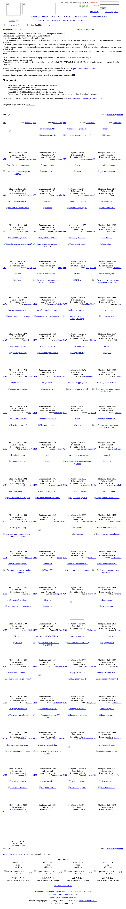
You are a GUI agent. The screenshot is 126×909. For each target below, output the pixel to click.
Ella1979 (117, 340)
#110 (35, 376)
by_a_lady (28, 485)
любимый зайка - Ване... (18, 600)
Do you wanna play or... (17, 564)
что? (47, 455)
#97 (4, 268)
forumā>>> (30, 105)
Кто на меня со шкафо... (18, 201)
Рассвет (47, 201)
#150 (35, 739)
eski (90, 340)
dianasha (118, 630)
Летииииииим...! (107, 201)
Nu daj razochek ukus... (107, 745)
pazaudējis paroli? (111, 12)
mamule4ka (57, 123)
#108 (94, 340)
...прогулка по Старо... (106, 491)
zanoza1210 (27, 449)
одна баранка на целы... (47, 709)
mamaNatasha (56, 304)
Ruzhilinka (117, 268)
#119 (65, 449)
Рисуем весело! (106, 310)
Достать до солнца (18, 346)
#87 (64, 159)
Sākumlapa (35, 16)
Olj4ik (89, 630)
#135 (65, 594)
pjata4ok (58, 485)
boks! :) (107, 455)
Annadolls (117, 485)
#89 (4, 195)
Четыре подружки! (77, 781)
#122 (35, 485)
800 (121, 115)
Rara (60, 340)
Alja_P (29, 268)
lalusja (119, 376)
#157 (5, 811)
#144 (94, 666)
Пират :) (17, 636)
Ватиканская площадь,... (47, 274)
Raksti (52, 16)
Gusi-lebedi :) (107, 237)
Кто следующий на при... (17, 745)
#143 (65, 666)
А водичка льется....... (18, 382)
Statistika (69, 891)
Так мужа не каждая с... (47, 237)
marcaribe (28, 123)
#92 (93, 195)
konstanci (117, 594)
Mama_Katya (57, 739)
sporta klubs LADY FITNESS (85, 68)
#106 (35, 340)
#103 (65, 304)
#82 (34, 123)
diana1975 (28, 739)
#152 (94, 739)
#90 (34, 195)
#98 (34, 268)
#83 (64, 123)
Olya (90, 413)
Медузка (106, 129)
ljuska (89, 231)
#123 (65, 485)
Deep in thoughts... (17, 455)
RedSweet (117, 123)
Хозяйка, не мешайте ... (47, 491)
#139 (65, 630)
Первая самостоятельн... (107, 419)
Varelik (118, 666)
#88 (93, 159)
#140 (94, 630)
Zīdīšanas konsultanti (82, 16)
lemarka (59, 195)
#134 (35, 594)
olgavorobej (57, 702)
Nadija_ (89, 268)
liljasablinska (87, 376)
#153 (5, 775)
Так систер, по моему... (17, 527)
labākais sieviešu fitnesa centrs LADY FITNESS (86, 98)
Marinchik (58, 413)
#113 (5, 413)
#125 (5, 521)
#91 (64, 195)
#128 (94, 521)
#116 (94, 413)
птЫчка (18, 274)
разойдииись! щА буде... (47, 310)
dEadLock (58, 231)
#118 (35, 449)
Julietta (89, 123)
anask (89, 159)
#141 (5, 666)
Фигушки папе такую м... (77, 455)
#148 (94, 702)
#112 (94, 376)
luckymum (117, 231)
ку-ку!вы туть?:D (47, 129)
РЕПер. (77, 274)
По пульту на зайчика (18, 709)
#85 (4, 159)
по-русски (12, 21)
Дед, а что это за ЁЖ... (47, 745)
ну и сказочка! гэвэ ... (18, 491)
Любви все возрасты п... (77, 129)
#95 (64, 231)
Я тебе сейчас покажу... (107, 564)
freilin (119, 775)
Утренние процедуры (77, 201)
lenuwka (88, 775)
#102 (35, 304)
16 (110, 115)
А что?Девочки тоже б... (107, 382)
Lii (61, 521)
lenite (30, 340)
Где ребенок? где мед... (17, 237)
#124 (94, 485)
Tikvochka (117, 739)
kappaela (118, 521)
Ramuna (29, 702)
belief (60, 268)
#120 (94, 449)
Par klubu (40, 20)
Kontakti (87, 891)
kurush (59, 558)
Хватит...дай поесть (77, 237)
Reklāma (78, 891)
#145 (5, 702)
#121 (5, 485)
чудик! (107, 346)
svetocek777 (116, 702)
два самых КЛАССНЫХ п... (47, 636)
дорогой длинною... (107, 165)
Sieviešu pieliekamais (53, 20)
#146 (35, 702)
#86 (34, 159)
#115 (65, 413)
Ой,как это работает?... (106, 672)
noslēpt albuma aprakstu (84, 29)
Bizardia (118, 413)
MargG (89, 304)
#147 (65, 702)
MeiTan (59, 630)
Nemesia (29, 159)
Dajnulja (88, 666)
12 (108, 115)
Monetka (28, 195)
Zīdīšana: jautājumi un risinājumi (73, 20)
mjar (90, 558)
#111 (64, 376)
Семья (77, 165)
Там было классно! (18, 419)
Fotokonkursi (22, 25)
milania (59, 159)
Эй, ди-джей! (47, 382)
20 (112, 115)
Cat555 (29, 666)
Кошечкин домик (107, 709)
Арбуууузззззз (107, 636)
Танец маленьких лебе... (18, 310)
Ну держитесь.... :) (77, 672)
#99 (64, 268)
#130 (35, 558)
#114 (35, 413)
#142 (35, 666)
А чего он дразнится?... (47, 346)
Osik (119, 159)
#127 (65, 521)
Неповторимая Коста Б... (106, 527)
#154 (35, 775)
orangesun (88, 195)
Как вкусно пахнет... (77, 709)
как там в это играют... (77, 636)
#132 (94, 558)
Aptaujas (74, 894)
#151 (65, 739)
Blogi (60, 16)
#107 (65, 340)
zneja (30, 413)
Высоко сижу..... (47, 165)
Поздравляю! (106, 600)
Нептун (47, 600)
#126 (35, 521)
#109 (5, 376)
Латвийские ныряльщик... (18, 165)
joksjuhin (28, 376)
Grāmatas (52, 894)
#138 (35, 630)
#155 (65, 775)
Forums (45, 16)
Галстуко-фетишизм (17, 781)
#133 (5, 594)
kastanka (58, 666)
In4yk (30, 521)
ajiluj (119, 304)
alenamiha (28, 231)
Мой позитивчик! (106, 781)
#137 (5, 630)
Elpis (30, 630)
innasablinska (116, 558)
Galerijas (67, 16)
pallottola (28, 304)
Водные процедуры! (77, 491)
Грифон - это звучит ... (77, 310)
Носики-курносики (47, 419)
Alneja (89, 702)
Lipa (30, 594)
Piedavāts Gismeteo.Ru (63, 886)
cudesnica (117, 449)
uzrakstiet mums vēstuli (88, 901)
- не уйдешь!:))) (77, 346)
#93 (4, 231)
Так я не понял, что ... (107, 274)
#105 (5, 340)
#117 (5, 449)
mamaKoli (88, 449)
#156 (94, 775)
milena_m (28, 558)
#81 (4, 123)
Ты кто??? (47, 564)
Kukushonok (87, 739)
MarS (89, 485)
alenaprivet (87, 521)
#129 (5, 558)
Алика (118, 195)
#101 (5, 304)
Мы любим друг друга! (77, 382)
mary (90, 594)
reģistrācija (94, 12)
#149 (5, 739)
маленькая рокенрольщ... (77, 564)
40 (114, 115)
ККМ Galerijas (9, 25)
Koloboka (28, 775)
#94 (34, 231)
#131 (65, 558)
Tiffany (59, 449)
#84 (93, 123)
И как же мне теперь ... (17, 672)
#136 (94, 594)
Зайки (77, 419)
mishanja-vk (57, 594)
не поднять (77, 527)
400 (118, 115)
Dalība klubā (50, 891)
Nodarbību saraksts (99, 16)
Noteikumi (60, 891)
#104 (94, 304)
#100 (94, 268)
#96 (93, 231)
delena (59, 775)
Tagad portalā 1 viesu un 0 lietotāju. (63, 898)
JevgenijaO (57, 376)
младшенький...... (47, 781)
